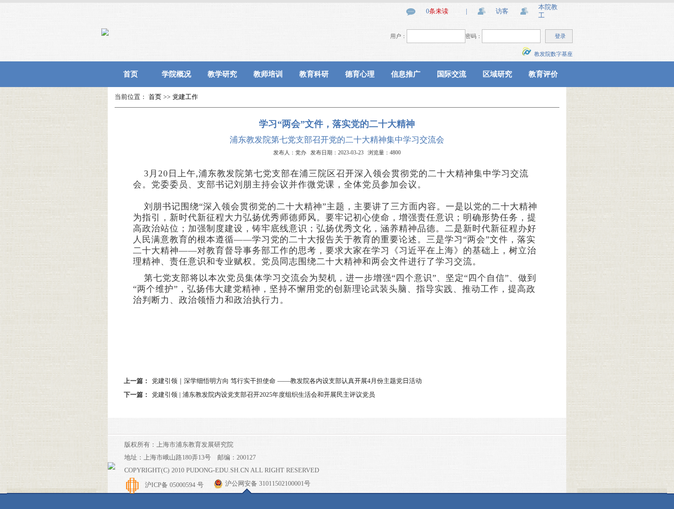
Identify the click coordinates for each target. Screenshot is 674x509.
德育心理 (360, 74)
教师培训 (268, 74)
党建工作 (185, 96)
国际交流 (451, 74)
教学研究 (222, 74)
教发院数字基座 (552, 54)
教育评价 (543, 74)
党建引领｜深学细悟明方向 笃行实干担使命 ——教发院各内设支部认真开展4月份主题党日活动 (287, 381)
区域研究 (497, 74)
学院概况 (176, 74)
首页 (130, 74)
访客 (502, 11)
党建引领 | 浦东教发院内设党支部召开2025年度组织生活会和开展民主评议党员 (263, 394)
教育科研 (314, 74)
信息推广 (405, 74)
